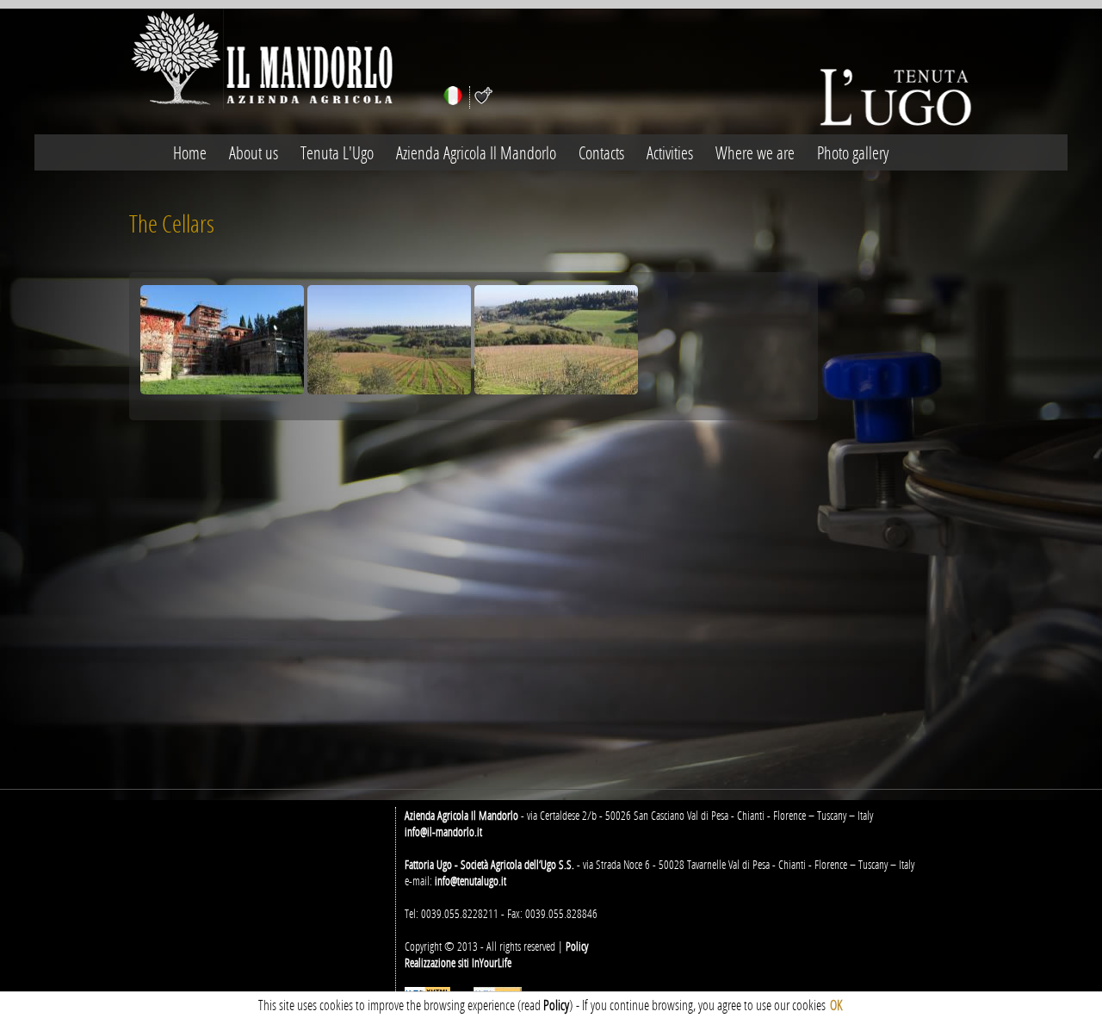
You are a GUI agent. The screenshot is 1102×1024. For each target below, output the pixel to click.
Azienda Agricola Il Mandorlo (476, 152)
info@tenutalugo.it (470, 880)
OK (836, 1005)
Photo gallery (852, 152)
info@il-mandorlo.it (443, 831)
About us (253, 152)
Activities (670, 152)
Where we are (755, 152)
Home (190, 152)
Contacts (601, 152)
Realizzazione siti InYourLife (458, 962)
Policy (577, 946)
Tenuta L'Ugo (337, 152)
